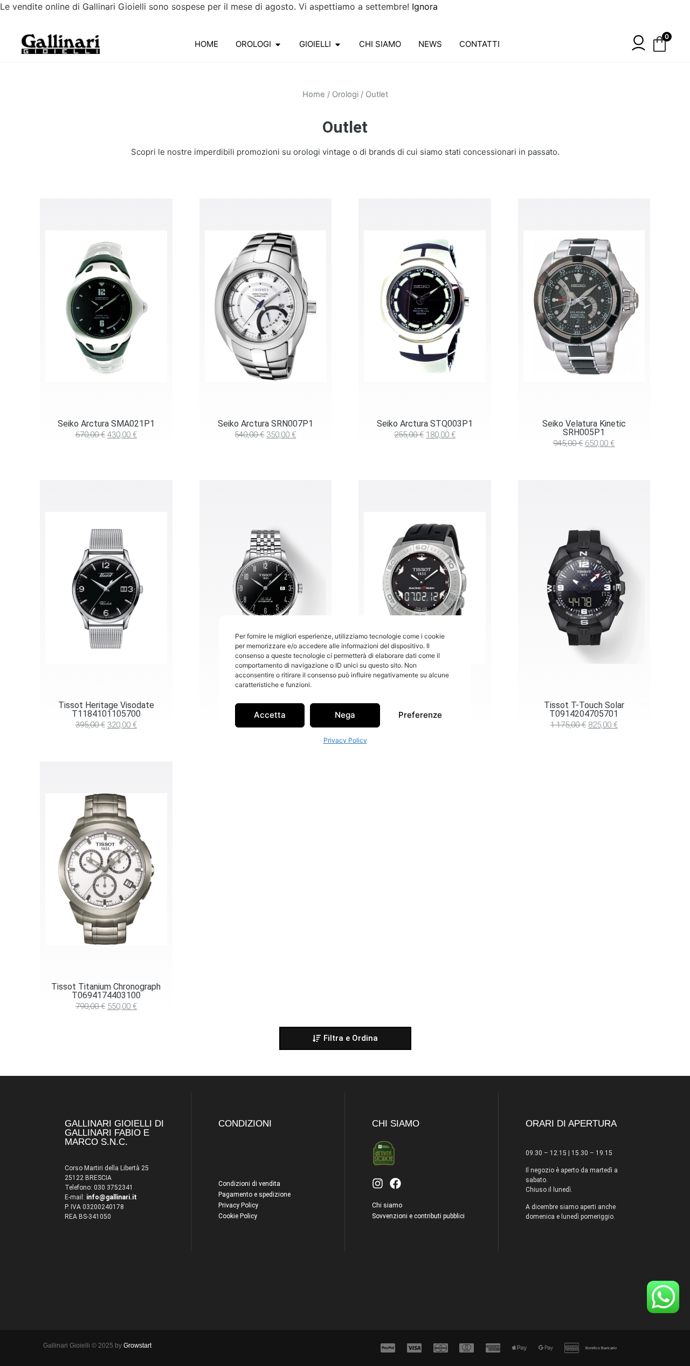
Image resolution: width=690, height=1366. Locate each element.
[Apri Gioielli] (338, 44)
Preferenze (420, 715)
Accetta (270, 715)
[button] (345, 1038)
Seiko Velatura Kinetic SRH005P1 (584, 427)
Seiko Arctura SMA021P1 (106, 423)
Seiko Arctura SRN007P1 (265, 423)
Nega (345, 715)
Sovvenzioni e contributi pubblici (418, 1216)
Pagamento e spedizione (254, 1194)
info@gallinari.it (111, 1197)
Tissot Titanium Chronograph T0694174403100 (106, 990)
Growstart (137, 1345)
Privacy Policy (345, 740)
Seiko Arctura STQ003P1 (425, 423)
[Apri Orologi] (278, 44)
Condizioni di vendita (249, 1183)
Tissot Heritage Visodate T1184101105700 (106, 709)
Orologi (345, 94)
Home (313, 94)
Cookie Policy (237, 1216)
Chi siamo (387, 1205)
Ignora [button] (425, 6)
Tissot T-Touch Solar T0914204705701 (584, 709)
